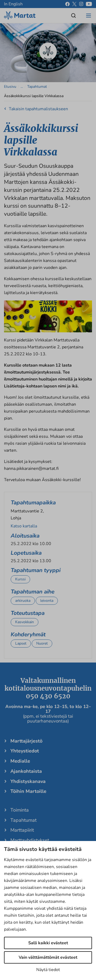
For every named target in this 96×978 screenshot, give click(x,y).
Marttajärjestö (26, 741)
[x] (74, 4)
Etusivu (10, 86)
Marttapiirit (22, 830)
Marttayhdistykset (29, 840)
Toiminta (19, 810)
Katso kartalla (24, 526)
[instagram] (81, 4)
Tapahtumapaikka (33, 502)
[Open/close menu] (88, 15)
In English (13, 4)
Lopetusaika (26, 553)
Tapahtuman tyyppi (36, 570)
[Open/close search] (73, 15)
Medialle (20, 761)
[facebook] (67, 4)
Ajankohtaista (26, 771)
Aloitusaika (25, 535)
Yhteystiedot (24, 751)
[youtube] (89, 4)
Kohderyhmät (28, 634)
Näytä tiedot (48, 970)
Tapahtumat (37, 86)
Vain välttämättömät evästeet (48, 957)
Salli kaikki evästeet (48, 943)
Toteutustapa (28, 613)
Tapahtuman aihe (32, 591)
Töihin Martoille (28, 791)
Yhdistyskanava (28, 781)
